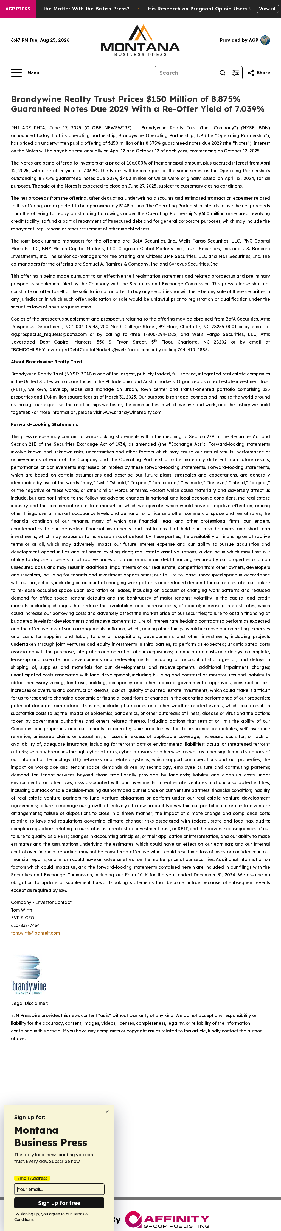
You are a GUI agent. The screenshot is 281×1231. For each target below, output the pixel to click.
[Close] (107, 1111)
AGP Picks (17, 9)
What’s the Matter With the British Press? (76, 8)
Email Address (32, 1178)
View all (267, 8)
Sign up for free (59, 1202)
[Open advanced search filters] (235, 72)
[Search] (222, 72)
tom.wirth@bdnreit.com (35, 933)
